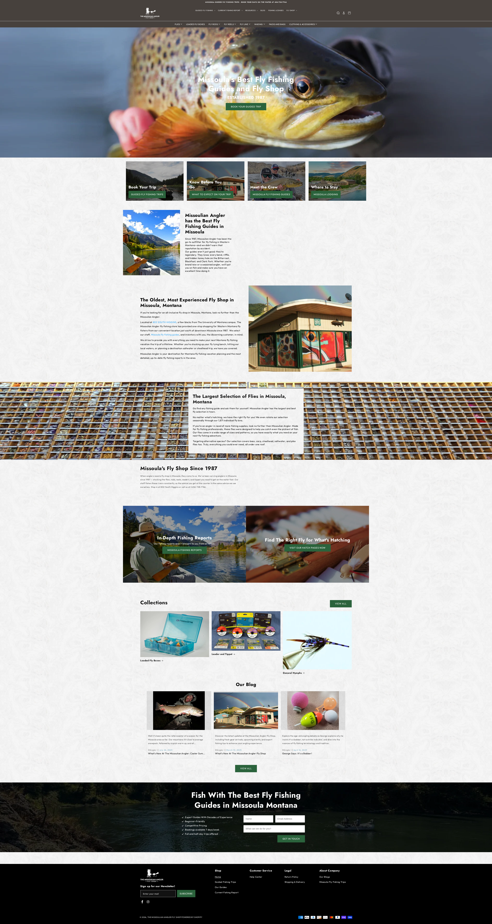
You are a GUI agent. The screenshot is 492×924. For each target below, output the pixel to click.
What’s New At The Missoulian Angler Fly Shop (240, 753)
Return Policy (291, 876)
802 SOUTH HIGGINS (164, 322)
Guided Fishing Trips (225, 882)
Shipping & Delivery (295, 882)
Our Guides (221, 887)
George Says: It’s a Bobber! (297, 753)
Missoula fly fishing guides (165, 334)
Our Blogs (324, 876)
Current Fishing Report (227, 892)
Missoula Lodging (326, 194)
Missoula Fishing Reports (184, 550)
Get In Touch (291, 838)
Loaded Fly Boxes (195, 24)
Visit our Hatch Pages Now (308, 547)
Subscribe (186, 893)
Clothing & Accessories (302, 24)
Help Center (256, 876)
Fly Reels (229, 24)
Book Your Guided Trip (246, 106)
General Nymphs (292, 673)
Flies (177, 24)
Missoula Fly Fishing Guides (271, 194)
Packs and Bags (277, 24)
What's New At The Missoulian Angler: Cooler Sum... (176, 753)
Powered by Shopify (191, 917)
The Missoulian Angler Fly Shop (164, 917)
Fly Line (244, 24)
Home (218, 876)
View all (341, 603)
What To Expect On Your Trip (211, 194)
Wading (258, 24)
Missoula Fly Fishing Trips (332, 882)
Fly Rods (213, 24)
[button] (205, 10)
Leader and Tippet (222, 654)
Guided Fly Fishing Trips (147, 194)
